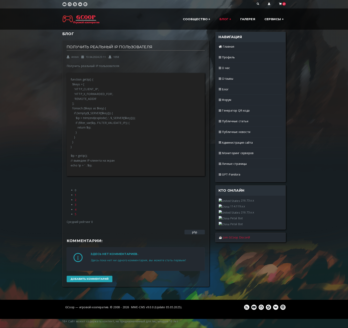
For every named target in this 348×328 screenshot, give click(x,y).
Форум (226, 100)
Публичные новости (235, 132)
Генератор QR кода (235, 110)
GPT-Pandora (230, 174)
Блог (224, 19)
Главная (228, 46)
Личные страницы (234, 164)
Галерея (247, 19)
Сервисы (273, 19)
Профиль (228, 57)
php (194, 232)
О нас (225, 68)
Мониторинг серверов (237, 153)
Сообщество (195, 19)
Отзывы (227, 78)
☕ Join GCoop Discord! (234, 237)
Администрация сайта (237, 142)
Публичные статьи (234, 121)
